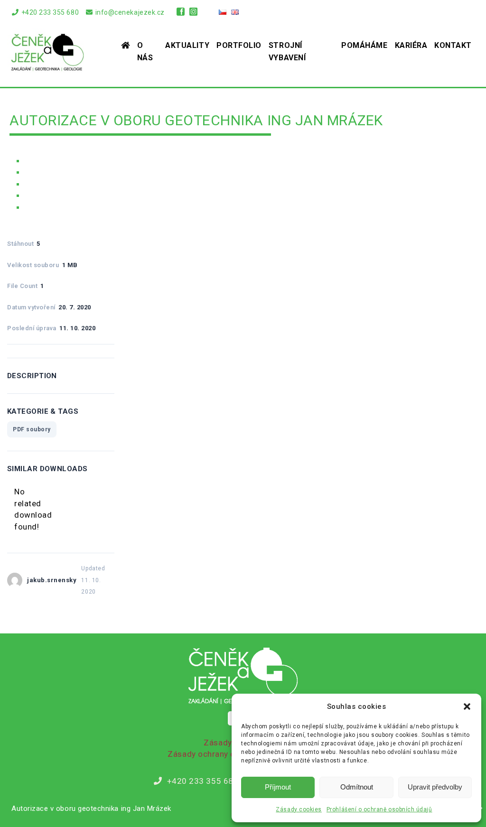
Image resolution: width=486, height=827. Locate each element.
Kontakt (453, 45)
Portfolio (239, 45)
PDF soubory (32, 429)
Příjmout (278, 787)
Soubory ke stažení (60, 184)
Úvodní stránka (51, 161)
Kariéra (411, 45)
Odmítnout (356, 787)
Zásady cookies (298, 809)
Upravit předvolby (435, 787)
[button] (467, 706)
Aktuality (187, 45)
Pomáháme (364, 45)
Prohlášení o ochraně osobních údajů (379, 809)
